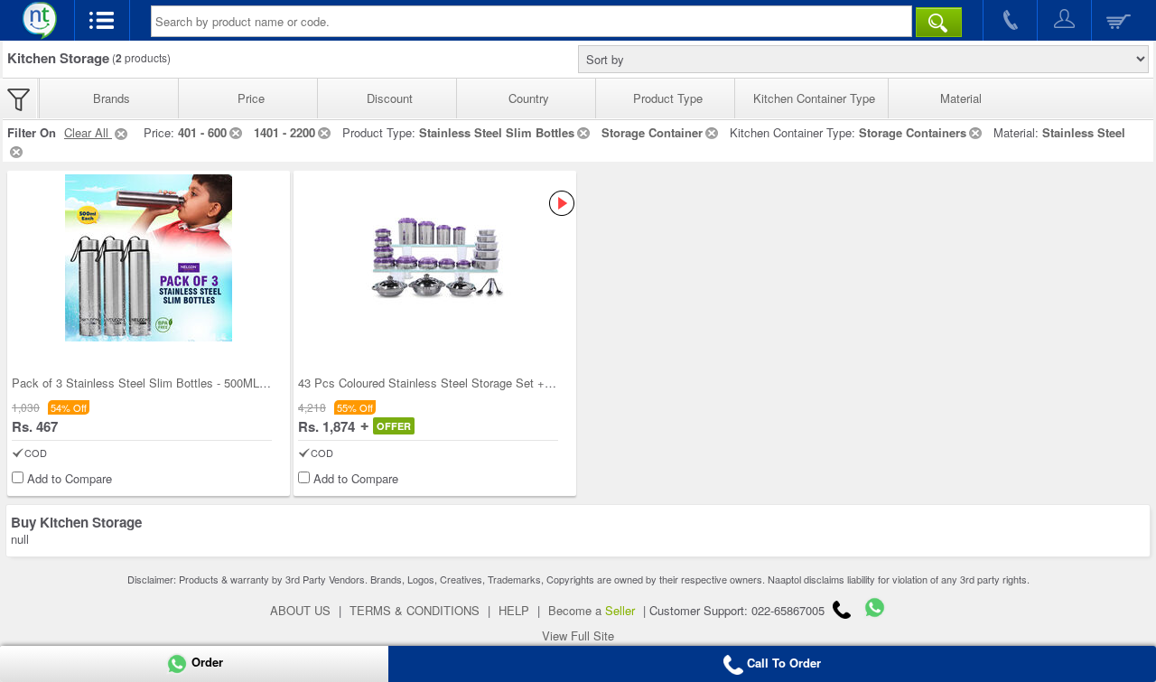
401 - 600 (202, 132)
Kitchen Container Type (814, 98)
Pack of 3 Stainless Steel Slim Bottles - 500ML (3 (142, 382)
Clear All (88, 132)
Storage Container (652, 132)
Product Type (668, 98)
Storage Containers (912, 132)
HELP (514, 610)
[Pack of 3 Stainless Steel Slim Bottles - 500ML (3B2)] (148, 257)
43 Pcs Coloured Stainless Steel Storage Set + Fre (431, 382)
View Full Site (578, 635)
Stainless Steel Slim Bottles (496, 132)
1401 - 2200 (284, 132)
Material (961, 98)
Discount (390, 98)
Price (251, 98)
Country (528, 98)
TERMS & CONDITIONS (415, 610)
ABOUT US (300, 610)
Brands (111, 98)
